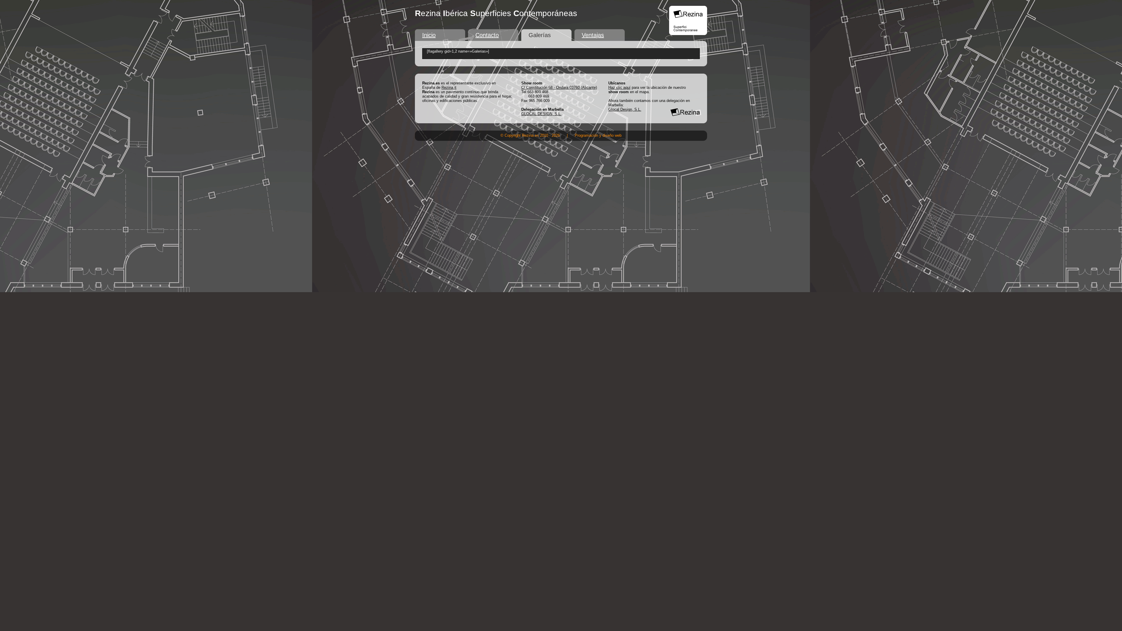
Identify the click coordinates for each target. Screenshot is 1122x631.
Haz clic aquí (619, 87)
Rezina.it (448, 87)
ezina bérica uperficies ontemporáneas (496, 13)
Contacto (487, 35)
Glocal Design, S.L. (624, 109)
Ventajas (593, 35)
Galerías (540, 35)
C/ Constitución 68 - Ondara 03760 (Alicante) (559, 87)
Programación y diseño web (598, 135)
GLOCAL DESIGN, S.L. (541, 114)
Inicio (429, 35)
